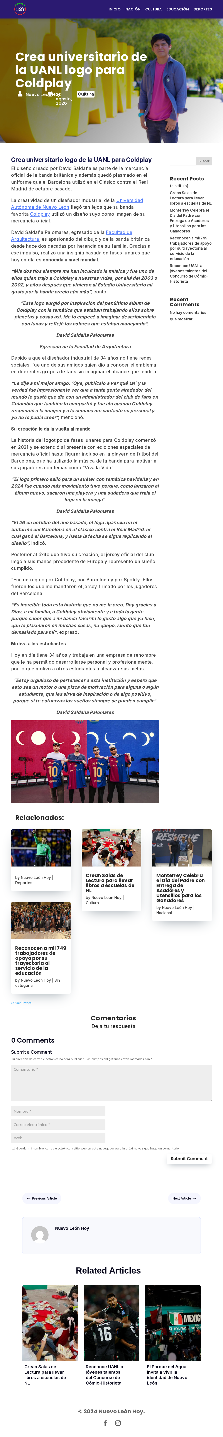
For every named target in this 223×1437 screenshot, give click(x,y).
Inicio (115, 9)
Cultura (153, 9)
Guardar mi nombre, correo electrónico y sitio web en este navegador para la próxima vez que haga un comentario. (97, 1148)
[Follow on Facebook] (105, 1423)
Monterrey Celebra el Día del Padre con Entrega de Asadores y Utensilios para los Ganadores (189, 220)
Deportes (203, 9)
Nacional (164, 913)
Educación (178, 9)
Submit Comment (189, 1159)
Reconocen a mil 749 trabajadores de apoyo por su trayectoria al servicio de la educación (191, 248)
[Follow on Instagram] (117, 1423)
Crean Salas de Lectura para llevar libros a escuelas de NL (191, 198)
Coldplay (40, 214)
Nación (132, 9)
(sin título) (179, 186)
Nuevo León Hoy (36, 877)
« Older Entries (21, 1003)
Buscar (204, 161)
